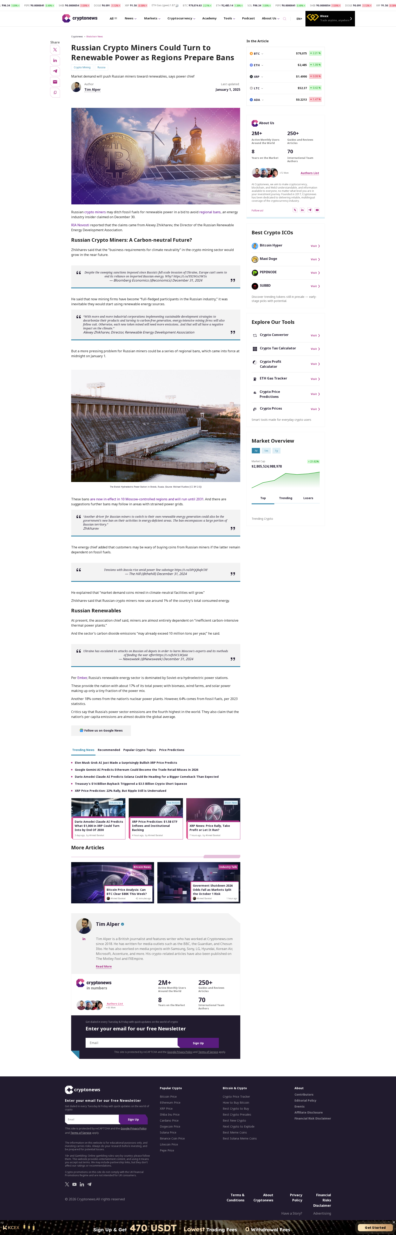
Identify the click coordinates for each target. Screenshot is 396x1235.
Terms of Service (208, 1052)
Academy (209, 18)
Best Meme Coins (235, 1132)
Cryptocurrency (179, 18)
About (299, 1088)
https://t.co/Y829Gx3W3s (190, 276)
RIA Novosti (80, 225)
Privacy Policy (296, 1198)
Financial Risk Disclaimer (313, 1118)
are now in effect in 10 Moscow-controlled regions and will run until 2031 (147, 499)
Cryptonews (77, 36)
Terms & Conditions (235, 1198)
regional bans (210, 212)
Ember (82, 677)
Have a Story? (291, 1213)
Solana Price (168, 1132)
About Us (269, 18)
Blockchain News (94, 36)
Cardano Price (169, 1120)
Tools (228, 18)
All (111, 18)
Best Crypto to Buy (236, 1108)
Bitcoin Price (168, 1096)
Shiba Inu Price (170, 1114)
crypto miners (95, 212)
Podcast (248, 18)
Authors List (310, 173)
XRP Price (166, 1108)
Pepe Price (167, 1150)
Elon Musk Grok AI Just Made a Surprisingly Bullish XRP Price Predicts (126, 763)
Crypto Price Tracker (236, 1096)
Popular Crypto (171, 1088)
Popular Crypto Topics (139, 750)
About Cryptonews (263, 1198)
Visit (314, 246)
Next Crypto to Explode (239, 1126)
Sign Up (198, 1043)
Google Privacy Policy (179, 1052)
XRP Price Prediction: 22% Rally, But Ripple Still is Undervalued (120, 791)
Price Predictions (171, 750)
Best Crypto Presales (237, 1114)
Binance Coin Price (172, 1138)
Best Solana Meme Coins (240, 1138)
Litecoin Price (169, 1144)
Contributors (304, 1094)
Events (300, 1106)
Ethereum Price (170, 1102)
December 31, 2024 (187, 280)
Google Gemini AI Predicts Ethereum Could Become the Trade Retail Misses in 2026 (136, 770)
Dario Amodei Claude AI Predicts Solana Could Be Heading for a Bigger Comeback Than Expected (147, 777)
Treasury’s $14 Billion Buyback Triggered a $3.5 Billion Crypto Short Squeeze (131, 784)
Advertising (322, 1213)
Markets (150, 18)
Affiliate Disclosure (309, 1112)
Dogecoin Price (170, 1126)
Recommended (109, 750)
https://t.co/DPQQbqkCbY (191, 570)
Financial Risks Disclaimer (322, 1200)
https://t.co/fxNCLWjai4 (172, 655)
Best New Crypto (234, 1120)
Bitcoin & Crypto (235, 1088)
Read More (104, 966)
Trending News (83, 750)
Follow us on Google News (103, 730)
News (129, 18)
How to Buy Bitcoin (236, 1102)
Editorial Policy (305, 1100)
